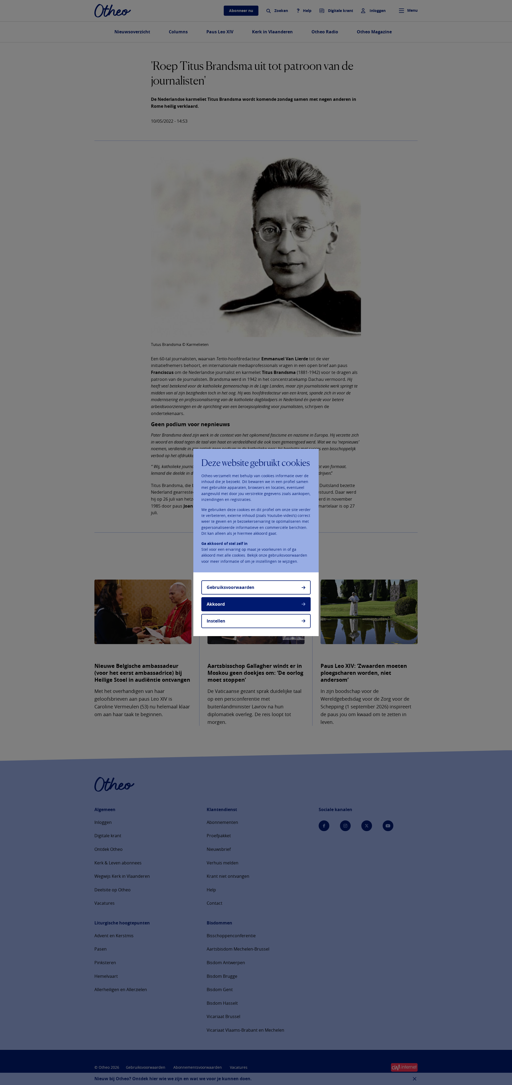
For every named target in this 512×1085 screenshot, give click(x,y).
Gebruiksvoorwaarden (230, 587)
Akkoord (216, 604)
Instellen (216, 621)
